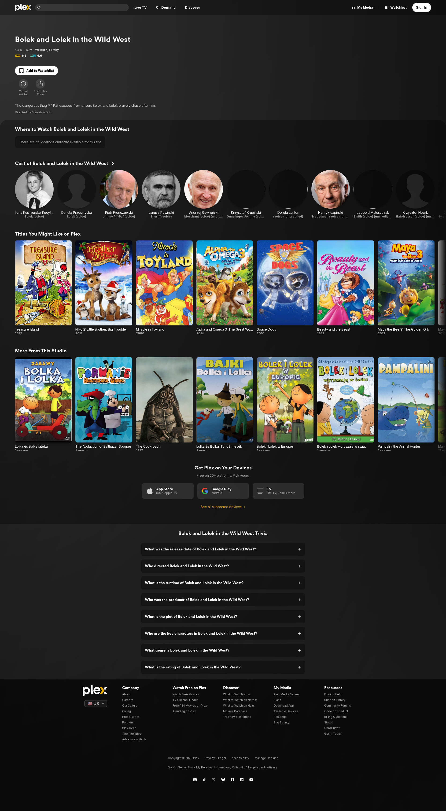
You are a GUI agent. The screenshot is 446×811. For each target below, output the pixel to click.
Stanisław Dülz (42, 112)
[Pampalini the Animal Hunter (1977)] (406, 404)
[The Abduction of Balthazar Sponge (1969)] (103, 404)
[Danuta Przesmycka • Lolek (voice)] (76, 194)
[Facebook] (232, 779)
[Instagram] (195, 779)
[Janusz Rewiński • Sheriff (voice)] (161, 194)
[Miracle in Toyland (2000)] (164, 287)
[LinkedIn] (242, 779)
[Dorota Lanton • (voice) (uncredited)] (288, 194)
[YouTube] (251, 779)
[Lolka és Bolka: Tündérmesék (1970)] (224, 404)
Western (41, 50)
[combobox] (85, 7)
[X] (213, 779)
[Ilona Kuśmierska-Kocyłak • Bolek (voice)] (34, 194)
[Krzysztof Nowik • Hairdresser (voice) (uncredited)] (415, 194)
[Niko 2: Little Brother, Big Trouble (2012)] (103, 287)
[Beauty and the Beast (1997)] (345, 287)
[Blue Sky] (223, 779)
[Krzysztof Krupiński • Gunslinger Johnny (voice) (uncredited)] (246, 194)
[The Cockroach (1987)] (164, 404)
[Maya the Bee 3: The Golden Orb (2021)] (406, 287)
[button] (40, 87)
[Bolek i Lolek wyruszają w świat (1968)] (345, 404)
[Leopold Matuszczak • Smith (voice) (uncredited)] (373, 194)
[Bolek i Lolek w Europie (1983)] (285, 404)
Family (54, 50)
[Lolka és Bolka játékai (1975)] (43, 404)
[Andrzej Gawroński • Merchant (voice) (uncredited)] (203, 194)
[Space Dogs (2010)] (285, 287)
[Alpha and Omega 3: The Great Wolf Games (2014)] (224, 287)
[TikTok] (204, 779)
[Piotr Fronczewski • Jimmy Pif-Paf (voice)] (119, 194)
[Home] (23, 7)
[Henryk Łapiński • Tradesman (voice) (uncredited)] (330, 194)
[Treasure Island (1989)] (43, 287)
